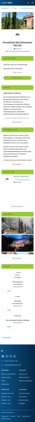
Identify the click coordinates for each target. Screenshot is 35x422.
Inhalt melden (7, 337)
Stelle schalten (6, 377)
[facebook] (10, 356)
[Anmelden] (28, 3)
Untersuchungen (24, 393)
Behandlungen (23, 400)
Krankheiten (23, 397)
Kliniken (14, 8)
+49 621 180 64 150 (10, 361)
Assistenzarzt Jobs (7, 393)
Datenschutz (26, 416)
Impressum (4, 416)
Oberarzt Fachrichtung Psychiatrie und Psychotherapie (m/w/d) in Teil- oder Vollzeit (23, 176)
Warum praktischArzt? (8, 374)
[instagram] (6, 356)
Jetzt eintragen (17, 78)
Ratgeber (22, 403)
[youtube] (2, 356)
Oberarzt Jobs (6, 400)
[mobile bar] (32, 3)
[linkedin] (14, 356)
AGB (18, 416)
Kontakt (12, 416)
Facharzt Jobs (6, 397)
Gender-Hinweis (6, 418)
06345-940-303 (17, 287)
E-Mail (9, 291)
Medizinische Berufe (25, 381)
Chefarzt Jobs (6, 403)
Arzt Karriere (23, 374)
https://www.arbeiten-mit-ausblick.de (19, 51)
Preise (3, 381)
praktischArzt (5, 8)
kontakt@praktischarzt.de (12, 365)
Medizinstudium (24, 377)
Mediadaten (5, 384)
